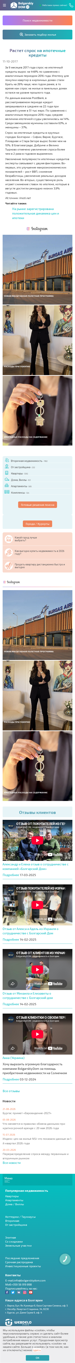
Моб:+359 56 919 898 (18, 1284)
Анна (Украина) (14, 1058)
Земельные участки (18, 1245)
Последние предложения (22, 1258)
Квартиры (19, 473)
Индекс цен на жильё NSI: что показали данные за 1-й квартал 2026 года (37, 1141)
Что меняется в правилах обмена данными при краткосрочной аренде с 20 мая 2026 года (34, 1126)
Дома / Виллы (14, 1204)
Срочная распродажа (19, 1262)
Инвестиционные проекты (23, 1266)
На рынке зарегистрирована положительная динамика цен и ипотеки (35, 213)
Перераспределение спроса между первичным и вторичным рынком (36, 1156)
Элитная (10, 1237)
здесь (37, 1350)
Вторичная (12, 1220)
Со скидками (14, 1241)
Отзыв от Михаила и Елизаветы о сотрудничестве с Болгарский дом (28, 995)
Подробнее (11, 875)
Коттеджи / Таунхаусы (20, 1216)
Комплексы (20, 492)
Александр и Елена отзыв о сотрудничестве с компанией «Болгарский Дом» (36, 866)
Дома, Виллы (21, 479)
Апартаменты (21, 486)
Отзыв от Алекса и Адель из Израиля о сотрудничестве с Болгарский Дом (30, 931)
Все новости (12, 1163)
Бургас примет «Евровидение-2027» (27, 1113)
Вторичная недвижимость (29, 460)
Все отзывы (11, 1091)
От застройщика (23, 467)
